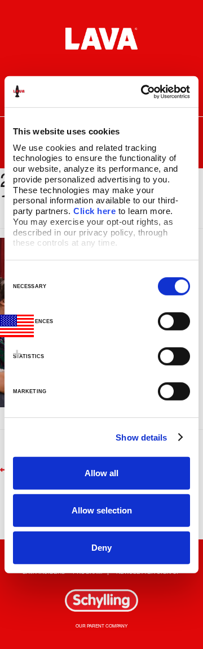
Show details (141, 437)
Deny (101, 547)
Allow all (101, 473)
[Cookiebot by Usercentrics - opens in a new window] (143, 91)
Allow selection (102, 510)
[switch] (174, 321)
